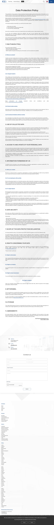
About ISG (2, 408)
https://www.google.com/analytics (16, 102)
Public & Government (4, 435)
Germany (2, 470)
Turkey (2, 502)
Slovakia (2, 494)
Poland (2, 488)
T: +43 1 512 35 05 (4, 513)
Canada (2, 454)
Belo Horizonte (3, 448)
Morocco (2, 480)
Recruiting (10, 1)
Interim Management (4, 420)
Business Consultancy (4, 428)
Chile (2, 455)
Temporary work (3, 421)
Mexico (2, 479)
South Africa (3, 496)
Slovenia (2, 495)
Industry (2, 433)
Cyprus (2, 461)
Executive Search (17, 1)
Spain (2, 497)
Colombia (2, 457)
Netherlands (3, 481)
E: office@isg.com (4, 512)
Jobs (2, 410)
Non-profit (2, 434)
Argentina (2, 446)
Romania (2, 490)
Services (2, 413)
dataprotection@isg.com (11, 248)
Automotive (3, 426)
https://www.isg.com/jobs (40, 19)
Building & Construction (5, 427)
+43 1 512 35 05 (14, 348)
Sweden (2, 498)
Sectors (2, 424)
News (2, 409)
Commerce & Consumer (5, 429)
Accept (24, 522)
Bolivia (2, 449)
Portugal (2, 489)
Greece (2, 471)
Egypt (2, 466)
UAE (2, 503)
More (23, 1)
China (2, 456)
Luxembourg (3, 478)
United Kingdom (3, 505)
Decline (32, 522)
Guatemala (3, 472)
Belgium (2, 447)
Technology (3, 436)
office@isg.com (14, 345)
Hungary (2, 473)
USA (2, 504)
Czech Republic (3, 462)
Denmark (2, 463)
